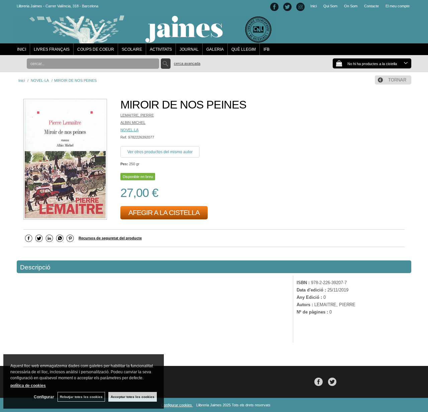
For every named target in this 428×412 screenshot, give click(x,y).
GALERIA (215, 49)
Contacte (371, 6)
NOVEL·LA (129, 130)
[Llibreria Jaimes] (144, 40)
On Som (350, 6)
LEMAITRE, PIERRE (137, 115)
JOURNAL (189, 49)
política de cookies (28, 385)
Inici (313, 6)
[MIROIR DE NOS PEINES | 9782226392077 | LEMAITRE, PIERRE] (65, 160)
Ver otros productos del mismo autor (160, 152)
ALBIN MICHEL (132, 123)
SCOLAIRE (132, 49)
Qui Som (330, 6)
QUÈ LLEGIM (243, 49)
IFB (266, 49)
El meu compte (398, 6)
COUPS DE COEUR (95, 49)
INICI (21, 49)
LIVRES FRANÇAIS (52, 49)
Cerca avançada (187, 63)
